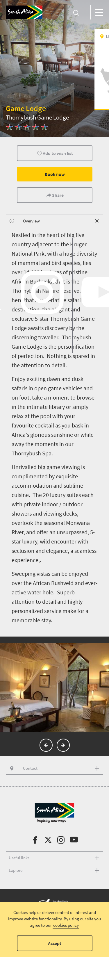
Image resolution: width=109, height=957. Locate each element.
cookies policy (66, 925)
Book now (54, 174)
